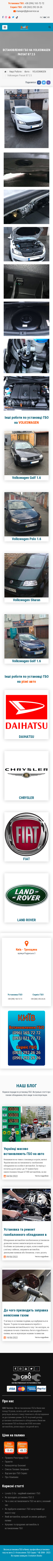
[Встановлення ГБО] (26, 1038)
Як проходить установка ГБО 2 (19, 1497)
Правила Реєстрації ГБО (16, 1457)
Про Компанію (11, 1477)
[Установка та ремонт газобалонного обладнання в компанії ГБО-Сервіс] (26, 1205)
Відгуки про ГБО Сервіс (16, 1473)
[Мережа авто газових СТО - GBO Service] (26, 26)
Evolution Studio (35, 1556)
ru (41, 17)
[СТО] (5, 71)
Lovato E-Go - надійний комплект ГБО (22, 1493)
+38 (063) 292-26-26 (32, 7)
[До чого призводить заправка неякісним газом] (26, 1285)
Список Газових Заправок (17, 1469)
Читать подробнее (41, 1176)
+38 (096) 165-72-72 (34, 3)
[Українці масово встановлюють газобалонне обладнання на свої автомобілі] (26, 1124)
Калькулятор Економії (15, 1465)
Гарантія (9, 1461)
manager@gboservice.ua (27, 11)
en (48, 17)
